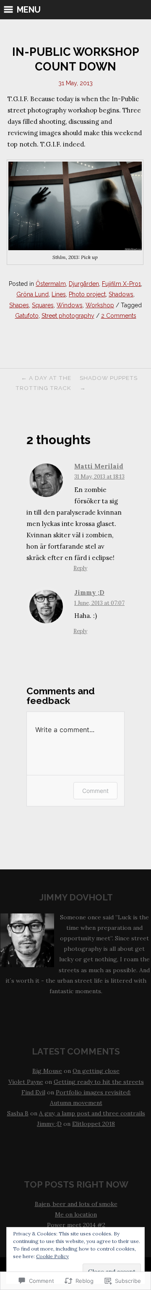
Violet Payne (25, 1082)
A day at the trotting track (43, 382)
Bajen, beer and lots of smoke (76, 1204)
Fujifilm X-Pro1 (121, 283)
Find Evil (33, 1092)
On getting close (96, 1071)
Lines (59, 294)
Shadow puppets (109, 382)
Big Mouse (47, 1071)
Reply (80, 568)
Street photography (68, 315)
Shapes (19, 305)
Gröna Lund (32, 294)
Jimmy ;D (89, 593)
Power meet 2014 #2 (76, 1225)
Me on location (76, 1214)
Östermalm (51, 283)
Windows (70, 305)
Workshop (100, 305)
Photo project (87, 294)
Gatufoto (27, 315)
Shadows (121, 294)
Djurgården (84, 283)
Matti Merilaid (98, 466)
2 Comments (118, 315)
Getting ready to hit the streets (99, 1082)
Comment (95, 790)
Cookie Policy (52, 1256)
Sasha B (18, 1113)
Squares (43, 305)
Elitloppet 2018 (93, 1124)
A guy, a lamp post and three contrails (92, 1113)
